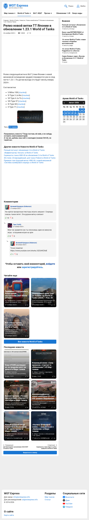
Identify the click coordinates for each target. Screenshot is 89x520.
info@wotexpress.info (21, 497)
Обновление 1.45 (63, 13)
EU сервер (13, 127)
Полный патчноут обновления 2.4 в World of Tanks (24, 150)
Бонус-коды (77, 13)
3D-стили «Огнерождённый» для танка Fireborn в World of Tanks (29, 158)
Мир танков (9, 13)
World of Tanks (23, 13)
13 (74, 114)
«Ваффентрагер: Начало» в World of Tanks (21, 153)
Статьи (47, 500)
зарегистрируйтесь (32, 267)
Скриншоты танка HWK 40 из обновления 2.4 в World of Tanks (29, 155)
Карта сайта (9, 515)
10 (64, 114)
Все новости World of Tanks (30, 342)
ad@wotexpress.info (30, 500)
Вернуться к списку (30, 452)
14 (77, 114)
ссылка (22, 92)
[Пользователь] (7, 207)
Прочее (47, 13)
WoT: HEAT (37, 13)
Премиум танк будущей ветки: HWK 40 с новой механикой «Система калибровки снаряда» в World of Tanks (27, 162)
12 (71, 114)
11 (67, 114)
